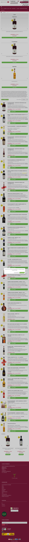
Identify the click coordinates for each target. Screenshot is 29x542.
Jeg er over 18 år (22, 272)
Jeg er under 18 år (16, 272)
